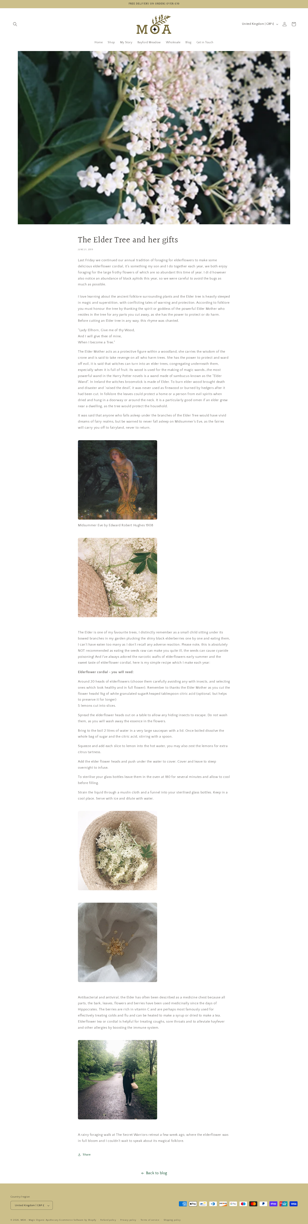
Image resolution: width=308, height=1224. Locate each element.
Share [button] (87, 1154)
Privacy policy (128, 1220)
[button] (15, 24)
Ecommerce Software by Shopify (77, 1220)
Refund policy (108, 1220)
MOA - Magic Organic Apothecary (40, 1220)
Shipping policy (172, 1220)
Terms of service (150, 1220)
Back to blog (156, 1173)
